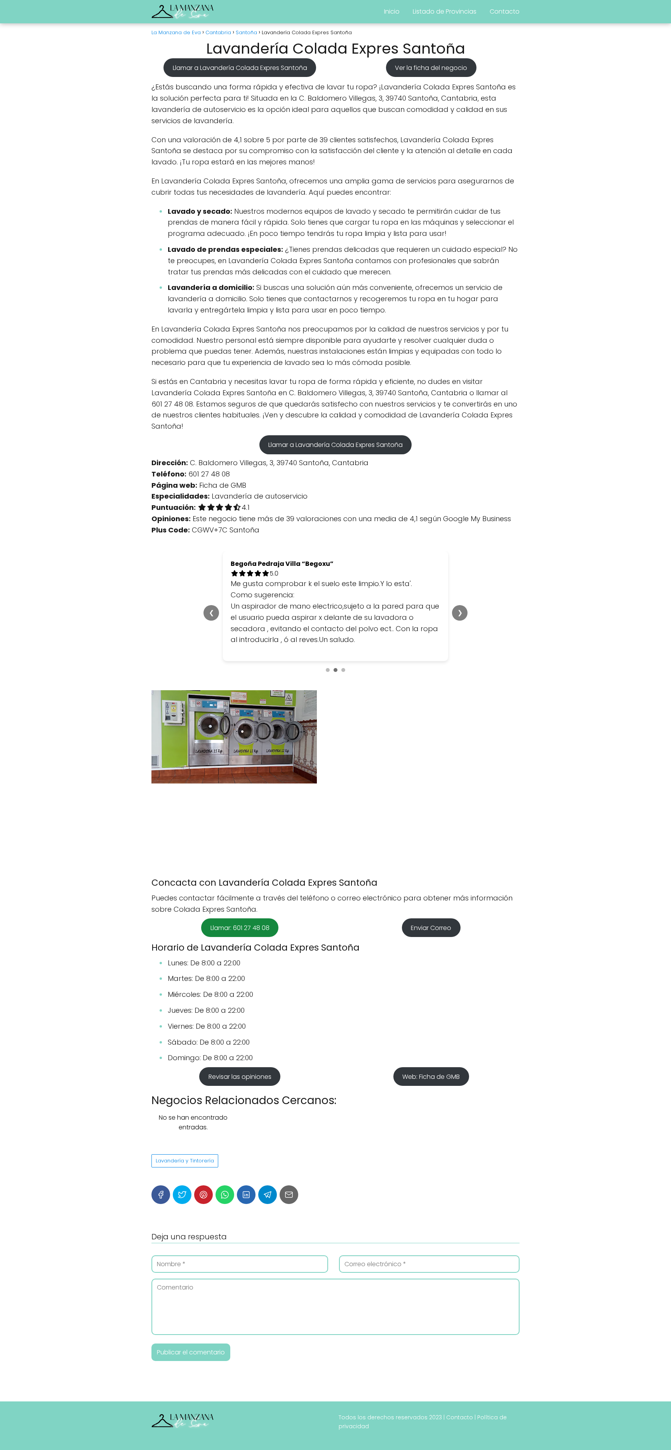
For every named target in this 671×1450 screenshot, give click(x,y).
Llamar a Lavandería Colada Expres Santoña (240, 67)
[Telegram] (267, 1194)
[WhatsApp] (225, 1194)
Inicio (392, 11)
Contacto (505, 11)
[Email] (289, 1194)
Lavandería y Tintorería (185, 1160)
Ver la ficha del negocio (431, 67)
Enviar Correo (431, 927)
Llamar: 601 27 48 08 (239, 927)
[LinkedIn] (246, 1194)
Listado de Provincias (444, 11)
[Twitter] (182, 1194)
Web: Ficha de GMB (431, 1076)
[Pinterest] (203, 1194)
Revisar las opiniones (240, 1076)
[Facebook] (160, 1194)
